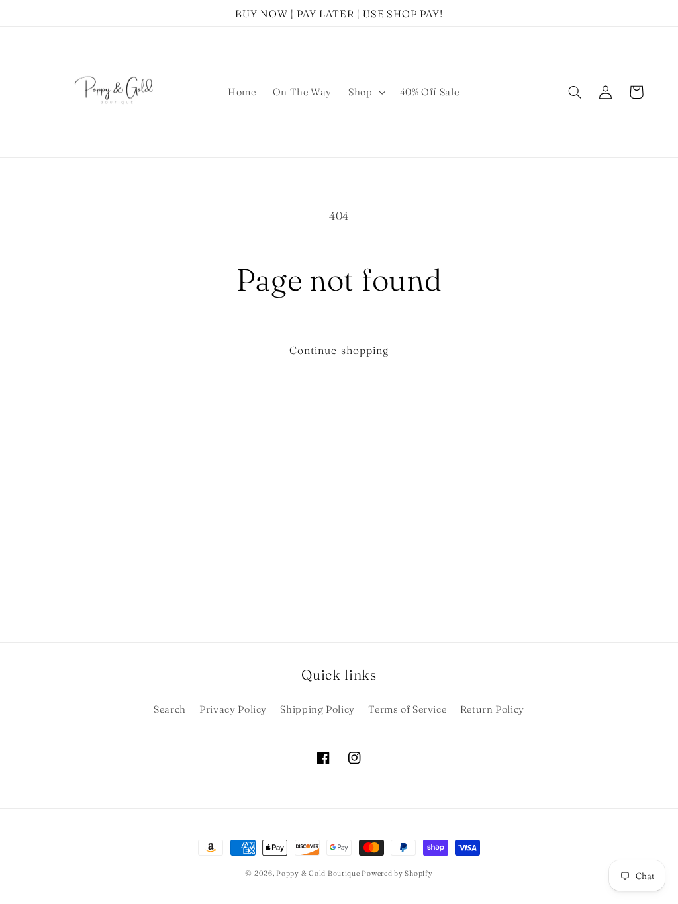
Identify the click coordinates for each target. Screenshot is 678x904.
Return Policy (492, 709)
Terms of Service (407, 709)
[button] (365, 92)
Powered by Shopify (397, 873)
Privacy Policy (233, 709)
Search (170, 709)
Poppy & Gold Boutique (319, 873)
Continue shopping (339, 350)
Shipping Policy (317, 709)
